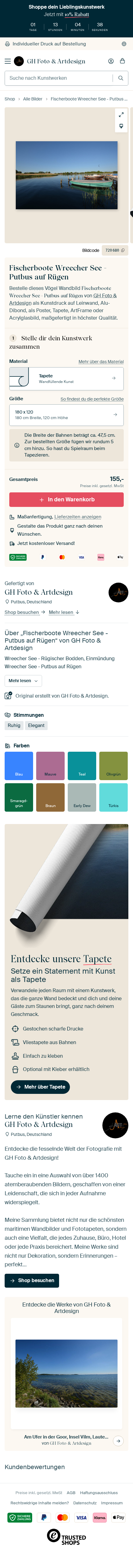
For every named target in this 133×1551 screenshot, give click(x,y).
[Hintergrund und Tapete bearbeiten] (121, 126)
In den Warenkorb (71, 499)
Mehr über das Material (101, 361)
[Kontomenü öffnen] (111, 61)
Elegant (36, 725)
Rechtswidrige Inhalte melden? (40, 1503)
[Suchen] (121, 78)
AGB (71, 1492)
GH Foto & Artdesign (56, 61)
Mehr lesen (62, 613)
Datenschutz (85, 1503)
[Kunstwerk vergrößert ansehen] (121, 114)
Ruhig (14, 725)
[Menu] (7, 61)
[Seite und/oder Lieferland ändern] (124, 44)
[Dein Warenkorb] (122, 61)
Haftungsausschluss (99, 1492)
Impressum (112, 1503)
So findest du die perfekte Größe (92, 399)
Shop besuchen (22, 613)
